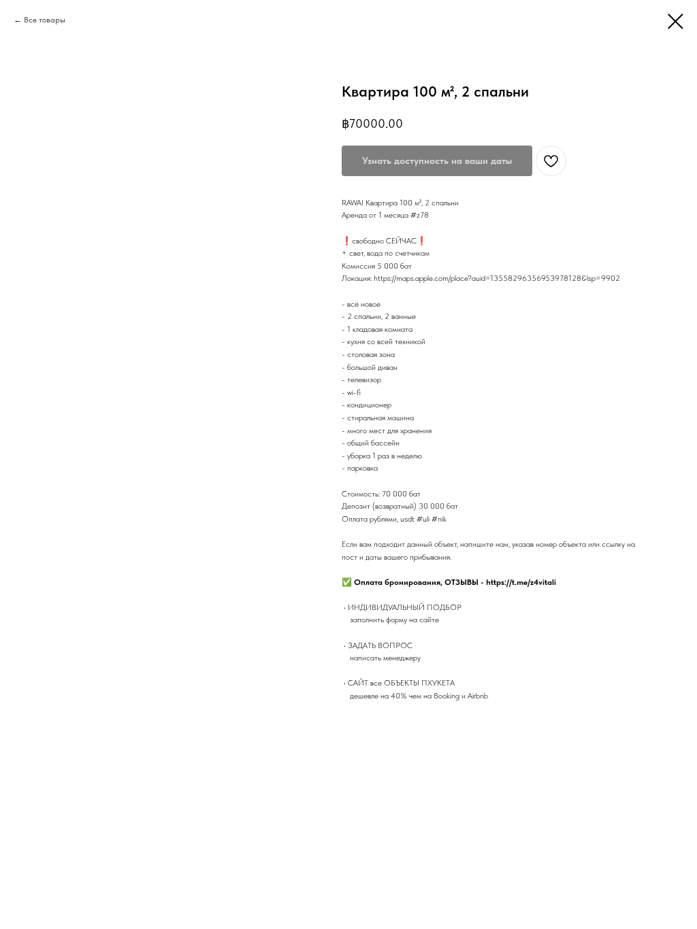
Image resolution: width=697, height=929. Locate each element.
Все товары (44, 19)
